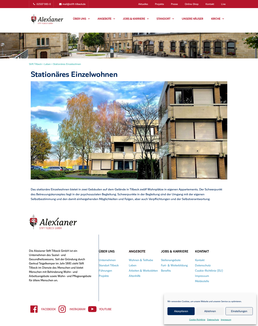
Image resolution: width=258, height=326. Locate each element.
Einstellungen (239, 311)
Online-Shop (192, 3)
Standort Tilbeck (109, 265)
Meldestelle (202, 281)
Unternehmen (107, 260)
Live (223, 3)
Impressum (226, 319)
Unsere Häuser (192, 18)
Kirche (215, 18)
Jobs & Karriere (134, 18)
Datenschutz (213, 319)
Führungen (105, 270)
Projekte (159, 3)
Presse (174, 3)
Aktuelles (143, 3)
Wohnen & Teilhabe (141, 260)
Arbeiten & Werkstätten (143, 270)
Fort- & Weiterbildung (174, 265)
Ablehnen (210, 311)
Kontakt (210, 3)
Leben (132, 265)
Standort (163, 18)
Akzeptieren (181, 311)
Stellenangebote (171, 260)
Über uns (79, 18)
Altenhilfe (134, 275)
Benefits (166, 270)
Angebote (104, 18)
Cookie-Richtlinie (197, 319)
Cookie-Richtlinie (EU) (209, 270)
